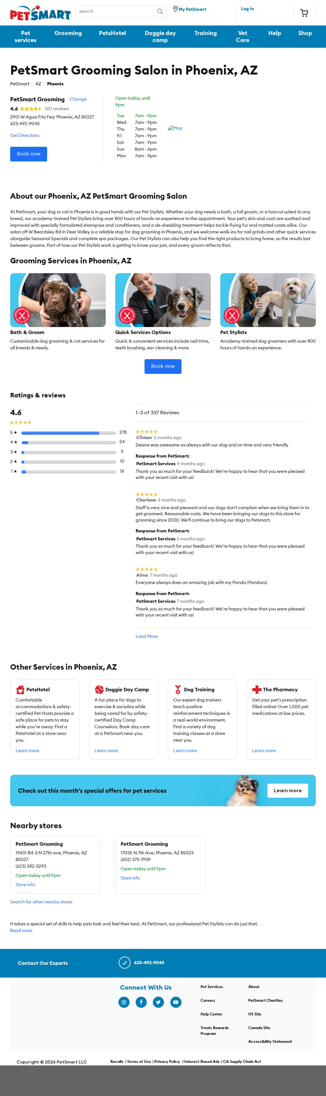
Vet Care (242, 36)
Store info (25, 885)
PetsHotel (112, 33)
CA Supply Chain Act (242, 1062)
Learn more (27, 751)
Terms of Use (139, 1062)
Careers (208, 1000)
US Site (254, 1014)
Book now (28, 153)
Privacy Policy (167, 1062)
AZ (38, 84)
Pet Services (212, 987)
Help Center (212, 1014)
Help (274, 33)
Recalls (117, 1062)
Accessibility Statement (270, 1041)
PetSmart (19, 84)
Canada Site (259, 1028)
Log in (247, 9)
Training (206, 33)
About (253, 987)
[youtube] (175, 1002)
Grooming (68, 33)
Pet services (25, 36)
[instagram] (123, 1002)
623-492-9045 (149, 963)
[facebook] (141, 1002)
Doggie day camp (160, 36)
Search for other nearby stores (41, 902)
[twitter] (158, 1002)
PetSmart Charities (265, 1000)
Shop (305, 33)
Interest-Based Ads (202, 1062)
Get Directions (24, 135)
